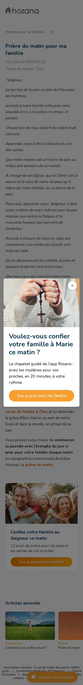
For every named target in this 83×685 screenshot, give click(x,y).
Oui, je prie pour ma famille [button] (41, 395)
